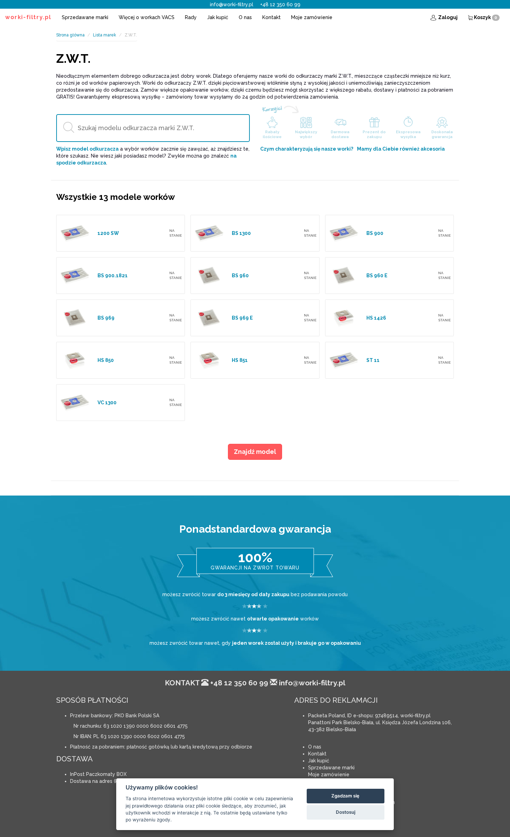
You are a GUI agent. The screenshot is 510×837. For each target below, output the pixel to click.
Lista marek (104, 35)
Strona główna (70, 35)
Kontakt (271, 17)
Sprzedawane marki (85, 17)
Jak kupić (217, 17)
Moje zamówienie (311, 17)
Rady (191, 17)
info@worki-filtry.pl (231, 4)
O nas (245, 17)
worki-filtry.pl (28, 17)
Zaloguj (447, 17)
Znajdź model (255, 451)
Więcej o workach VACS (147, 17)
